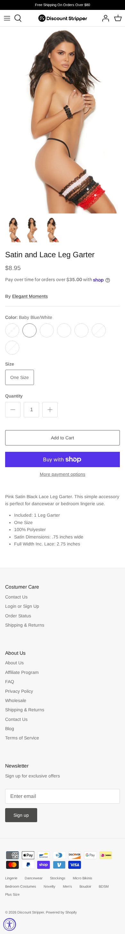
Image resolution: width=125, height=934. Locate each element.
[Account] (104, 18)
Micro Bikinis (82, 878)
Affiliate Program (22, 672)
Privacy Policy (19, 691)
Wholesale (15, 700)
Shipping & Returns (24, 625)
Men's (67, 886)
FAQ (9, 681)
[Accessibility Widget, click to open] (9, 924)
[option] (62, 120)
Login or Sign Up (22, 606)
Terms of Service (22, 737)
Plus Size (12, 894)
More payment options (62, 474)
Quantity (14, 395)
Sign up (21, 815)
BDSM (104, 886)
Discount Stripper (30, 912)
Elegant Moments (30, 296)
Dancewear (34, 878)
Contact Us (16, 596)
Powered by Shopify (61, 912)
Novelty (49, 886)
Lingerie (11, 878)
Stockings (57, 878)
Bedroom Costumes (20, 886)
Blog (9, 728)
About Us (14, 662)
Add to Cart (62, 437)
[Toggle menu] (7, 18)
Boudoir (85, 886)
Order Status (18, 615)
